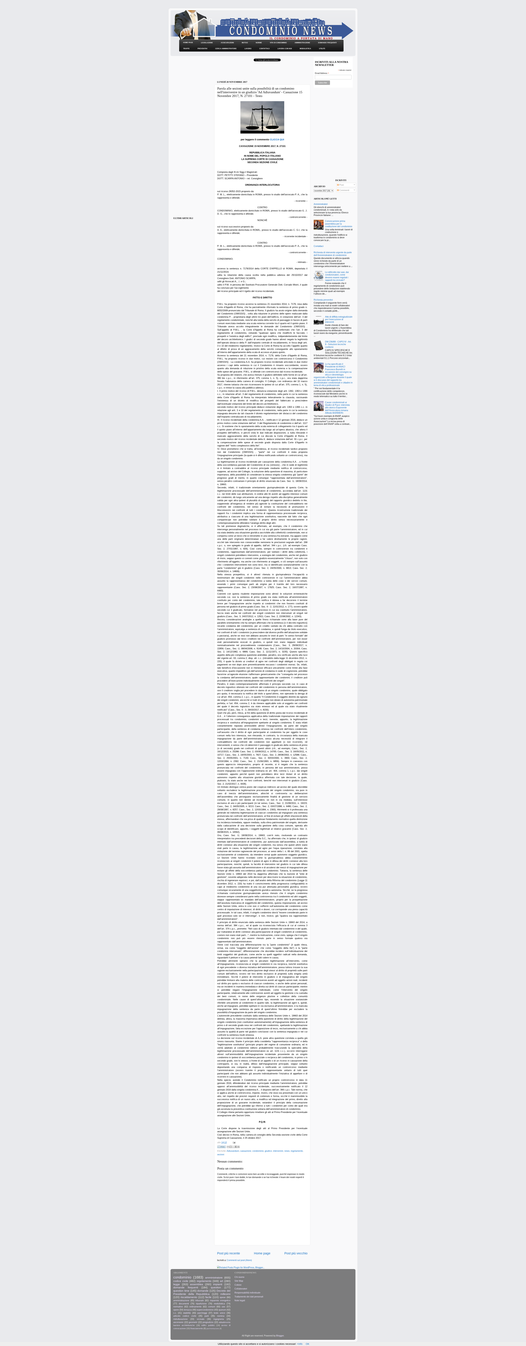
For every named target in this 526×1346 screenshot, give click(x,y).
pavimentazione (212, 1329)
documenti (184, 1303)
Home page (262, 1253)
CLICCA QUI (277, 139)
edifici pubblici (208, 1325)
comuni (211, 1306)
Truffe (186, 49)
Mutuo (245, 43)
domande (202, 1290)
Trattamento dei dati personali (249, 1296)
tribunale (199, 1300)
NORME (259, 43)
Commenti (344, 190)
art (221, 1280)
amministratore (214, 1277)
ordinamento (195, 1306)
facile (208, 1297)
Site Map (239, 1281)
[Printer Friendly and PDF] (221, 1147)
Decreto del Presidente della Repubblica (201, 1292)
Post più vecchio (296, 1253)
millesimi (225, 1293)
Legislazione (207, 43)
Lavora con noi (285, 49)
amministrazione (181, 1300)
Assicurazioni (227, 43)
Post (341, 185)
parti (207, 1316)
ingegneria (218, 1319)
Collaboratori (241, 1288)
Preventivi (202, 49)
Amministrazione (302, 43)
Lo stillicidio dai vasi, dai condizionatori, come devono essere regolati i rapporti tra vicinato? (337, 276)
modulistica (219, 1303)
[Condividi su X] (233, 1146)
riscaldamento (189, 1297)
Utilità (322, 49)
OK (307, 1344)
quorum (222, 1309)
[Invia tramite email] (228, 1146)
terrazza (188, 1309)
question (216, 1287)
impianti (217, 1284)
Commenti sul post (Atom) (239, 1260)
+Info (299, 1344)
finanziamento (196, 1328)
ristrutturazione (180, 1319)
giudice (268, 1151)
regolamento (297, 1151)
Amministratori (321, 204)
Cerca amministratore (226, 49)
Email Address (322, 73)
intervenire (278, 1151)
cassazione (245, 1151)
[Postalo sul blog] (230, 1146)
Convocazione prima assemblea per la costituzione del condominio (338, 224)
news (287, 1151)
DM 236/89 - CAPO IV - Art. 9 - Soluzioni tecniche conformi (338, 344)
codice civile (180, 1280)
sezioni (220, 1154)
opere (176, 1309)
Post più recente (228, 1253)
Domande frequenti (327, 43)
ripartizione (201, 1303)
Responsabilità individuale (247, 1292)
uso (223, 1306)
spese (223, 1297)
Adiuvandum (233, 1151)
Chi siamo (239, 1277)
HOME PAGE (188, 43)
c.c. (175, 1313)
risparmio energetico (220, 1300)
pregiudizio (208, 1322)
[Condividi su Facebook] (236, 1146)
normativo (178, 1306)
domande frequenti (185, 1287)
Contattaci (264, 49)
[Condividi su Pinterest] (238, 1146)
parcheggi (202, 1313)
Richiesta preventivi (323, 300)
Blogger (280, 1335)
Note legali (240, 1300)
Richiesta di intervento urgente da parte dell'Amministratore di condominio (333, 253)
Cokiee (238, 1285)
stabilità (187, 1313)
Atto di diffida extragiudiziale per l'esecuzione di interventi (338, 319)
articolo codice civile (184, 1316)
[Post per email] (233, 1142)
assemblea (196, 1284)
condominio (258, 1151)
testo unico (219, 1313)
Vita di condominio (278, 43)
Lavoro (248, 49)
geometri (193, 1322)
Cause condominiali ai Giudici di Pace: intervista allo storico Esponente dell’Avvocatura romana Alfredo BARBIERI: (337, 407)
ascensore (178, 1322)
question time (181, 1290)
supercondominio (205, 1309)
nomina (220, 1316)
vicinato (200, 1319)
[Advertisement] (249, 72)
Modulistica (305, 49)
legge (176, 1284)
